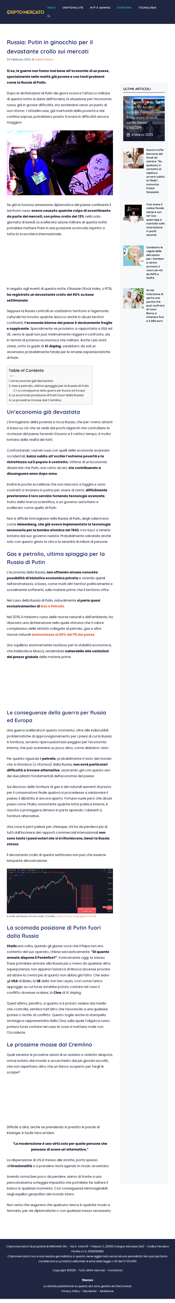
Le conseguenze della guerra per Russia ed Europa (51, 390)
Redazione (107, 1291)
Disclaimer (90, 1291)
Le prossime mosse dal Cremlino (36, 400)
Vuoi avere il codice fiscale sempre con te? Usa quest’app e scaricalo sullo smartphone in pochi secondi (155, 220)
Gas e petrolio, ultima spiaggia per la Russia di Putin (50, 386)
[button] (48, 16)
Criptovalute (73, 7)
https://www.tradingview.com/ (75, 916)
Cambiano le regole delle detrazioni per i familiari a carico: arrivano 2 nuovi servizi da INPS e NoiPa (155, 263)
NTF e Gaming (100, 7)
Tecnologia (147, 7)
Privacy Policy (70, 1291)
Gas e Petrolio (52, 606)
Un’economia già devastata (32, 381)
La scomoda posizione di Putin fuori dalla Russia (48, 395)
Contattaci (115, 1270)
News (52, 7)
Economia (124, 7)
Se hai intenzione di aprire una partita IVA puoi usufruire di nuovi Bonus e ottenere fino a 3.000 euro (155, 305)
